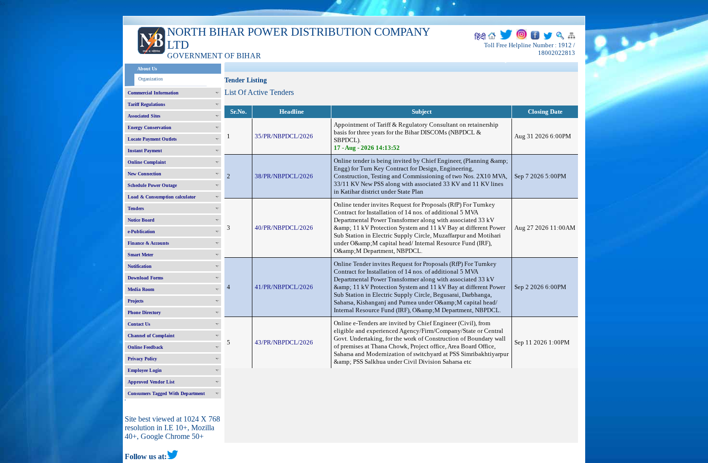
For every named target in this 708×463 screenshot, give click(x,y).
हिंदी (480, 37)
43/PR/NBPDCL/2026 (284, 342)
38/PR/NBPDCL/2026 (284, 176)
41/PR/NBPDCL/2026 (284, 287)
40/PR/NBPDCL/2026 (284, 227)
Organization (150, 78)
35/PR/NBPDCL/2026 (284, 136)
